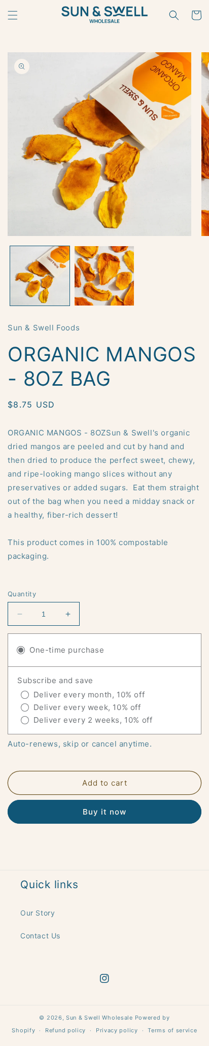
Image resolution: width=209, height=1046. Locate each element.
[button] (13, 15)
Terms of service (172, 1030)
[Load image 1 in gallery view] (39, 276)
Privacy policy (117, 1030)
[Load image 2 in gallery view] (104, 276)
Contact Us (40, 935)
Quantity (22, 594)
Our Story (37, 912)
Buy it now (104, 812)
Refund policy (65, 1030)
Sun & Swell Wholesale (99, 1017)
